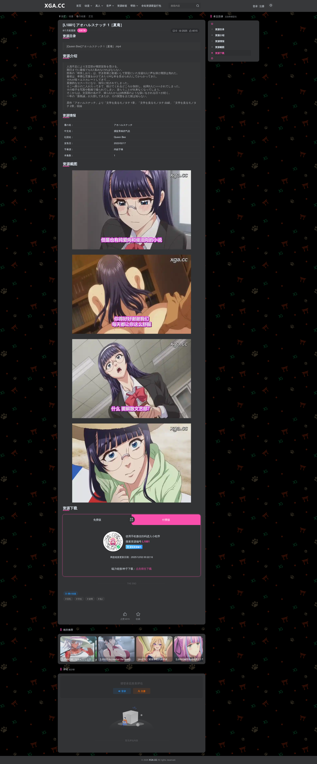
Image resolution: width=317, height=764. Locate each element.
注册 (261, 6)
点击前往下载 (144, 568)
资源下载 (219, 53)
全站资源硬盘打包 (151, 5)
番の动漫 (81, 16)
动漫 (87, 5)
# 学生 (79, 598)
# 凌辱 (90, 598)
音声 (108, 5)
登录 (255, 6)
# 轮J (100, 598)
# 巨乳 (68, 598)
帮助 (132, 5)
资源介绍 (219, 35)
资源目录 (219, 29)
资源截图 (219, 47)
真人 (97, 5)
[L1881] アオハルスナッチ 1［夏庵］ (93, 24)
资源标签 (122, 5)
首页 (78, 5)
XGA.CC (153, 759)
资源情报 (219, 41)
